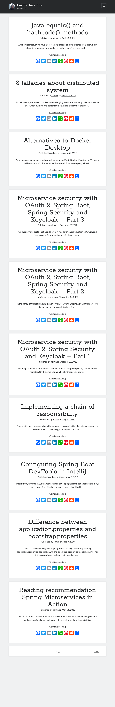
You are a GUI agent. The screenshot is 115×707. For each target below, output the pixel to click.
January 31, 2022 (68, 153)
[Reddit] (71, 61)
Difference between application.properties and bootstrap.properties (57, 529)
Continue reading (57, 54)
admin (55, 38)
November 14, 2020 (68, 297)
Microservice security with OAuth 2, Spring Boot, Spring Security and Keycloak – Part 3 (57, 209)
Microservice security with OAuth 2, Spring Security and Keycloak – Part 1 (57, 349)
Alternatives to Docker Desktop (57, 144)
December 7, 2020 (68, 225)
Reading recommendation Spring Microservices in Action (57, 597)
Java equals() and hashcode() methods (57, 29)
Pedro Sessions (30, 5)
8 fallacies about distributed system (57, 86)
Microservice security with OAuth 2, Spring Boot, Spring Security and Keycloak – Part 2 (57, 281)
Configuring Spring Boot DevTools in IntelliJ (57, 468)
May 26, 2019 (68, 609)
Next (96, 651)
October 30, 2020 (68, 361)
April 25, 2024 (68, 38)
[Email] (49, 61)
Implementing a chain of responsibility (57, 410)
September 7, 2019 (68, 477)
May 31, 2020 (68, 419)
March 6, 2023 (69, 95)
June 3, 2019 (68, 541)
